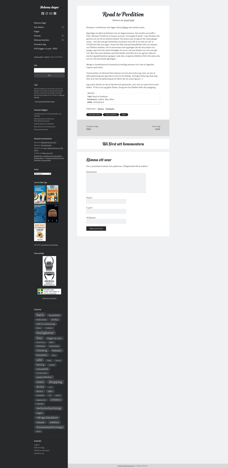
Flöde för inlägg (39, 447)
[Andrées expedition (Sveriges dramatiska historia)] (40, 203)
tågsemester (41, 400)
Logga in (37, 445)
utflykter (56, 399)
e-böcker (49, 328)
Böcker (101, 109)
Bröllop (55, 319)
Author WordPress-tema (126, 466)
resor (40, 382)
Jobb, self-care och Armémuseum (44, 126)
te (50, 395)
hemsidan (41, 355)
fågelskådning (40, 342)
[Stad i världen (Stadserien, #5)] (40, 222)
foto (39, 338)
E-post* (89, 208)
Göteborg (41, 350)
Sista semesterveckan (41, 129)
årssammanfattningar (49, 427)
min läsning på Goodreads (49, 245)
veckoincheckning (48, 408)
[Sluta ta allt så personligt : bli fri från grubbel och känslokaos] (40, 240)
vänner (40, 422)
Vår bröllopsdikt (46, 145)
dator (38, 328)
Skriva (39, 391)
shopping (55, 382)
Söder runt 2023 (47, 153)
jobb (39, 360)
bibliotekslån (41, 320)
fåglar (51, 342)
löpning (40, 364)
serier (124, 114)
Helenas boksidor (41, 40)
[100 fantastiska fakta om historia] (52, 201)
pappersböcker (44, 377)
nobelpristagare (41, 373)
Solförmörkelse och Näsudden (44, 124)
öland (38, 431)
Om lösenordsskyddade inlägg (45, 101)
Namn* (89, 198)
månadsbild (42, 369)
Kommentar (91, 172)
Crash (157, 129)
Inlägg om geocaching (49, 298)
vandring (39, 404)
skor (50, 387)
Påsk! (88, 129)
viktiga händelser (47, 417)
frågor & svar (54, 338)
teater (58, 395)
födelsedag (40, 346)
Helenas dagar (49, 7)
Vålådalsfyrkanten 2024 (48, 142)
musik (51, 365)
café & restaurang (45, 324)
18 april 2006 (129, 20)
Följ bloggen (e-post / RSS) (45, 48)
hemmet (56, 350)
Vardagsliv (109, 109)
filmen (125, 27)
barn (40, 315)
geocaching (54, 346)
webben (54, 422)
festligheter (45, 333)
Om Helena (39, 27)
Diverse (37, 36)
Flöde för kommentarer (41, 450)
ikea (53, 355)
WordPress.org (39, 453)
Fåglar (36, 31)
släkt (50, 391)
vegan (39, 413)
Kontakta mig (40, 44)
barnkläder (54, 315)
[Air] (52, 222)
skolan (40, 386)
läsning (58, 360)
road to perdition (111, 114)
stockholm (40, 395)
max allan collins (94, 114)
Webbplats (91, 218)
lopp (49, 360)
